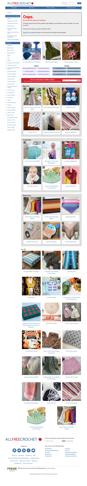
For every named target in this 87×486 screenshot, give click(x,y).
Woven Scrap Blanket (70, 132)
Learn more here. (51, 468)
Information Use (57, 81)
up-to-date (37, 29)
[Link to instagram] (29, 450)
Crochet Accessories (12, 65)
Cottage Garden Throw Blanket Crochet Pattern (51, 378)
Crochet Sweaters (11, 95)
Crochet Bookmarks (11, 71)
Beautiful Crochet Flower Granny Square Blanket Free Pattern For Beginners (31, 325)
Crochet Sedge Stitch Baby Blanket (51, 217)
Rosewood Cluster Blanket (31, 377)
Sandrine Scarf (72, 271)
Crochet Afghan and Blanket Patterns (13, 68)
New (22, 249)
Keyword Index (35, 458)
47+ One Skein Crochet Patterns (31, 62)
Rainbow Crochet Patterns (73, 71)
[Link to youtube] (33, 450)
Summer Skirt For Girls (72, 377)
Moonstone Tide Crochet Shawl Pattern (51, 162)
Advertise (21, 455)
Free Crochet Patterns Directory (12, 29)
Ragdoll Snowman (70, 107)
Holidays (9, 105)
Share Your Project (25, 461)
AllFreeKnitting (48, 448)
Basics (8, 55)
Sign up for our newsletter (30, 32)
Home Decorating (11, 107)
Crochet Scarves (11, 26)
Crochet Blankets (59, 68)
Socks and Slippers (11, 125)
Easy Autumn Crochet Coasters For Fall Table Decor (71, 298)
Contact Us (28, 455)
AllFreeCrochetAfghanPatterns (52, 450)
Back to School (10, 50)
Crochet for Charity (11, 81)
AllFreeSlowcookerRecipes (71, 452)
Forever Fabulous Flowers (71, 62)
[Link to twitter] (19, 450)
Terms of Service (28, 463)
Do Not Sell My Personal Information (18, 458)
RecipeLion (67, 448)
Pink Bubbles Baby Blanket (31, 403)
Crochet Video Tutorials (43, 74)
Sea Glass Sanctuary (51, 323)
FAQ (34, 455)
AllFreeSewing (48, 454)
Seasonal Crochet (11, 122)
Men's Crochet (10, 115)
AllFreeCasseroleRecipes (71, 456)
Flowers (9, 100)
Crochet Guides (10, 84)
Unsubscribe (17, 463)
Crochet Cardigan (51, 297)
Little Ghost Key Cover (32, 241)
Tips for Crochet (10, 127)
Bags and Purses (11, 53)
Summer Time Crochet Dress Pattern (32, 108)
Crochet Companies (11, 74)
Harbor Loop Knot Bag (72, 323)
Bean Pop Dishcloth (51, 241)
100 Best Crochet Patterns (13, 39)
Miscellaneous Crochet (12, 117)
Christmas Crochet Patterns (13, 62)
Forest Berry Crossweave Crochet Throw (51, 272)
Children (9, 60)
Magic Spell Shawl (70, 217)
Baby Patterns (10, 48)
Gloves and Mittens (11, 102)
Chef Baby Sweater (32, 186)
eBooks (9, 18)
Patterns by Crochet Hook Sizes (13, 33)
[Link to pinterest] (24, 450)
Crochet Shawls (10, 92)
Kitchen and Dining (11, 110)
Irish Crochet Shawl (70, 186)
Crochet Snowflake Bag (70, 161)
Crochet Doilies (10, 79)
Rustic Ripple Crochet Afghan (51, 107)
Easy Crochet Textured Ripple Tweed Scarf (51, 352)
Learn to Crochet (11, 112)
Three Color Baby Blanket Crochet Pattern (51, 187)
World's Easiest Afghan (51, 62)
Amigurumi (9, 45)
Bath (8, 57)
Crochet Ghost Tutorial (31, 351)
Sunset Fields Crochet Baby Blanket (32, 217)
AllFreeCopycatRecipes (70, 454)
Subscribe (9, 12)
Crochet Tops (10, 97)
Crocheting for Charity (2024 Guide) (12, 36)
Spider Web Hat (51, 403)
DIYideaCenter (48, 456)
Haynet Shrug (31, 297)
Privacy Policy (51, 81)
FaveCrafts (47, 452)
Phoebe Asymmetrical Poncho (51, 132)
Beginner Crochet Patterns (59, 71)
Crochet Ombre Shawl (70, 241)
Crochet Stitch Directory (12, 23)
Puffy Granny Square (71, 351)
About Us (14, 455)
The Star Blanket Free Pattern (31, 271)
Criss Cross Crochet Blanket (32, 161)
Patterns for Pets (11, 120)
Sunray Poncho (32, 132)
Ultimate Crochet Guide (12, 21)
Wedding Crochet (11, 130)
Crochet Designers (11, 76)
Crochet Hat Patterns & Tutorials (12, 87)
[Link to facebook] (14, 450)
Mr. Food (67, 450)
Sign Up (78, 80)
